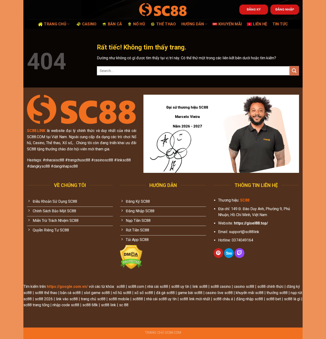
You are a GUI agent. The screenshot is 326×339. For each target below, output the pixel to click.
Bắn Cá (115, 24)
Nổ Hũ (139, 24)
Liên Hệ (260, 24)
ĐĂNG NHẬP (284, 9)
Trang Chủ (55, 24)
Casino (89, 24)
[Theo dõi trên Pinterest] (218, 253)
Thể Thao (166, 24)
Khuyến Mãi (230, 24)
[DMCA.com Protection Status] (131, 257)
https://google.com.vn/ (67, 286)
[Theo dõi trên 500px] (229, 253)
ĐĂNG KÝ (254, 9)
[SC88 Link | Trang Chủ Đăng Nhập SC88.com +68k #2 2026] (163, 9)
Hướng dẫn (192, 24)
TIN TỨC (280, 24)
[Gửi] (294, 70)
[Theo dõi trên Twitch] (239, 253)
